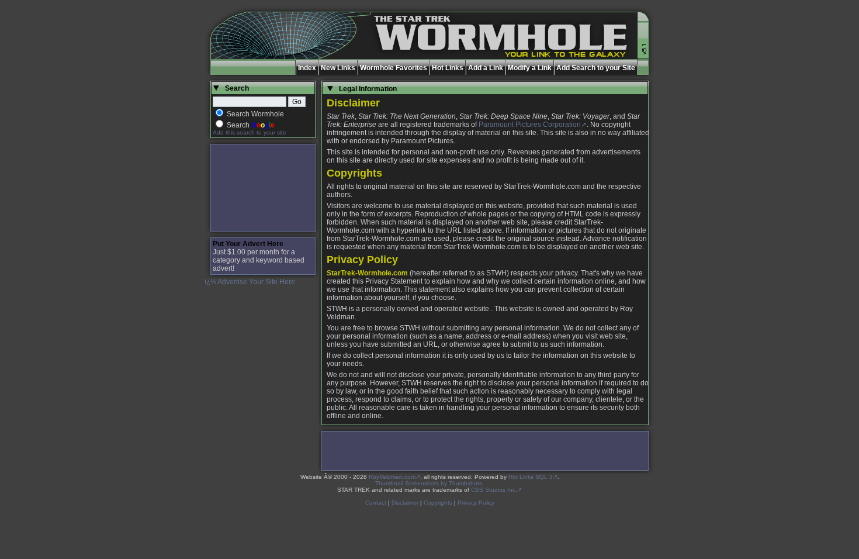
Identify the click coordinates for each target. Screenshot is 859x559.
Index (307, 68)
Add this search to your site (249, 132)
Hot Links (447, 68)
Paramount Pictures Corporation (530, 124)
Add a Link (485, 68)
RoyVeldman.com (392, 477)
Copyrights (438, 502)
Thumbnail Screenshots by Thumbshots (428, 483)
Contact (375, 502)
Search (251, 125)
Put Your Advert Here (248, 244)
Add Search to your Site (595, 68)
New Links (338, 68)
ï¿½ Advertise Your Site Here (250, 282)
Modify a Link (530, 68)
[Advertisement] (263, 188)
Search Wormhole (255, 114)
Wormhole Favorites (393, 68)
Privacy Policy (476, 502)
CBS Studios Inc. (494, 489)
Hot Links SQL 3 (530, 477)
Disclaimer (405, 502)
